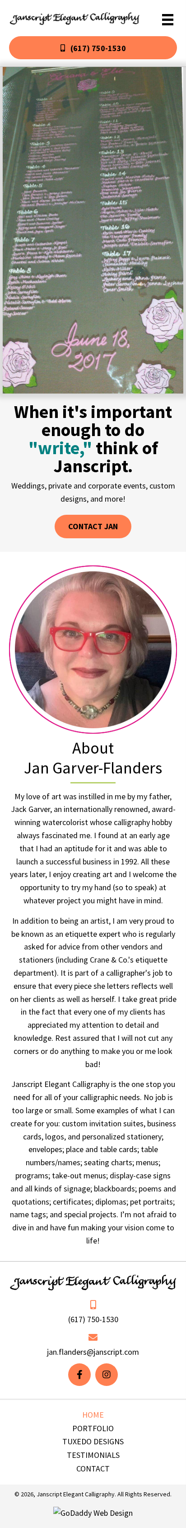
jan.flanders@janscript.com (93, 1352)
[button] (93, 47)
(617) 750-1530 (93, 1319)
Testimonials (93, 1455)
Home (93, 1414)
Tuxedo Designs (93, 1441)
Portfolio (93, 1428)
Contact (93, 1468)
